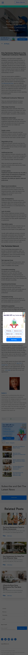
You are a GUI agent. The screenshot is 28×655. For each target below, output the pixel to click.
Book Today (14, 339)
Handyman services (18, 331)
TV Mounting (8, 331)
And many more (18, 334)
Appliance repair (9, 334)
